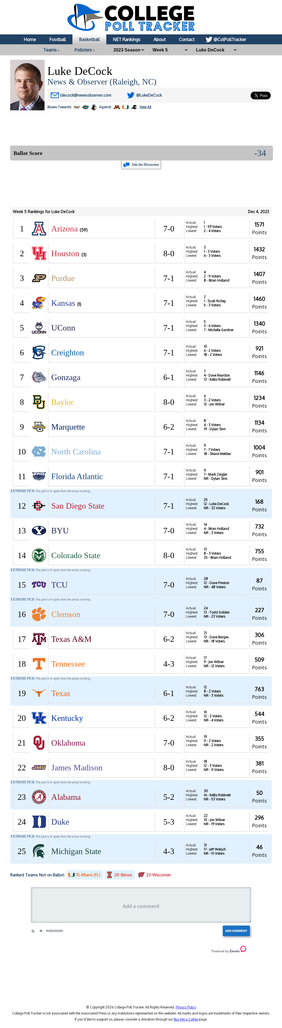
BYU (60, 530)
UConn (63, 327)
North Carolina (76, 451)
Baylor (62, 402)
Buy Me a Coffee (186, 1019)
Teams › (51, 50)
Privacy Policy (186, 1007)
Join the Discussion (145, 165)
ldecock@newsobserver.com (85, 95)
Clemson (65, 614)
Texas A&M (71, 638)
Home (30, 39)
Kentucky (67, 717)
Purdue (63, 278)
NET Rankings (126, 39)
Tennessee (68, 663)
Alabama (66, 796)
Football (57, 39)
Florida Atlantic (77, 476)
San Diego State (77, 505)
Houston (65, 253)
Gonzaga (65, 377)
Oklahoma (68, 742)
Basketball (89, 39)
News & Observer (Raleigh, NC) (101, 81)
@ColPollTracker (230, 39)
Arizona (64, 228)
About (160, 39)
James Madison (76, 767)
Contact (187, 39)
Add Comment (236, 931)
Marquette (68, 426)
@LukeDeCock (149, 95)
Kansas (63, 302)
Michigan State (76, 851)
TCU (59, 584)
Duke (60, 821)
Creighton (67, 352)
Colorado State (75, 555)
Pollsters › (84, 50)
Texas (60, 693)
